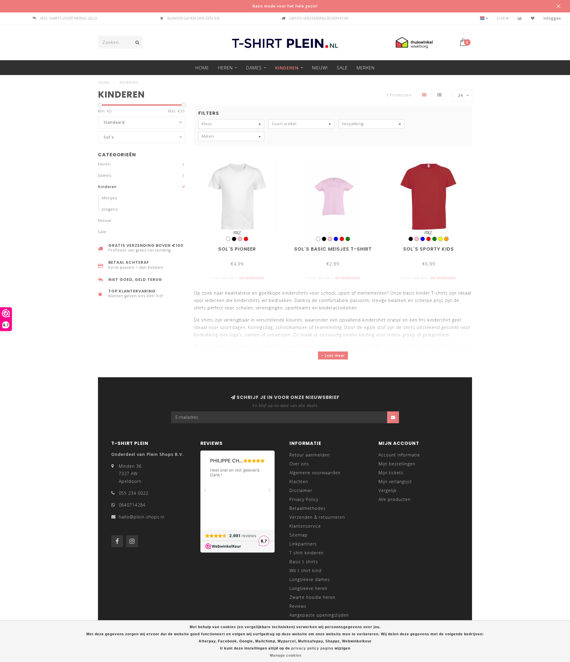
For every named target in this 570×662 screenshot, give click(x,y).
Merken (366, 68)
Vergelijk (388, 490)
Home (202, 68)
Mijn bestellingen (397, 464)
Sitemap (298, 535)
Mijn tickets (391, 472)
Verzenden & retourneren (317, 517)
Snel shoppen (239, 246)
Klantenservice (305, 526)
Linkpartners (303, 544)
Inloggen (552, 18)
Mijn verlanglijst (395, 481)
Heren (225, 68)
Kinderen (287, 68)
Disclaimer (300, 490)
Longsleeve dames (309, 579)
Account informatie (399, 455)
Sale (342, 68)
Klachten (298, 481)
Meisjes (109, 197)
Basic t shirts (303, 561)
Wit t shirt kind (305, 570)
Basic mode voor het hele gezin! (285, 6)
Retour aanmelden (309, 455)
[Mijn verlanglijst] (533, 18)
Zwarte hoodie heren (312, 597)
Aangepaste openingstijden (319, 615)
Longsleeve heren (308, 588)
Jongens (110, 209)
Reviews (297, 606)
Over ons (299, 464)
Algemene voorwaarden (315, 472)
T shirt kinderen (306, 553)
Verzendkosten (252, 278)
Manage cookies (286, 655)
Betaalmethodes (307, 508)
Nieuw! (320, 68)
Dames (254, 68)
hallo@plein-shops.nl (141, 517)
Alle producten (395, 499)
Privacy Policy (303, 499)
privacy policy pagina (312, 648)
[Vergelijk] (519, 18)
